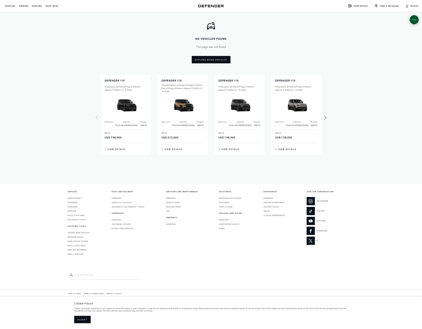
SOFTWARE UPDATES (121, 224)
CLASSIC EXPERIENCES (274, 215)
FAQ (168, 211)
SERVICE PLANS (173, 202)
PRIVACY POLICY (114, 293)
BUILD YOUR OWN (76, 215)
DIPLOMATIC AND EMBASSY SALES (128, 207)
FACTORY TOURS (271, 207)
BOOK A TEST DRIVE (77, 245)
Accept (82, 319)
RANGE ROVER (74, 198)
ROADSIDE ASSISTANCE (230, 198)
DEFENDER (72, 202)
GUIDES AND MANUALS (123, 228)
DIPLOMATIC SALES (77, 219)
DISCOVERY (73, 207)
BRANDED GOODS (76, 237)
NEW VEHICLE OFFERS (78, 241)
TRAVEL (267, 211)
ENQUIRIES (224, 202)
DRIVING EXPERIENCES (274, 202)
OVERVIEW (116, 198)
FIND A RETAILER (75, 254)
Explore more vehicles (211, 60)
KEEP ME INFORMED (77, 250)
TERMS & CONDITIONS (93, 293)
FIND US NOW (225, 207)
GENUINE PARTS (173, 207)
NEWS (222, 228)
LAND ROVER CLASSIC (229, 224)
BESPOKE (72, 211)
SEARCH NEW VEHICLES (79, 232)
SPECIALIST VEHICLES (122, 202)
